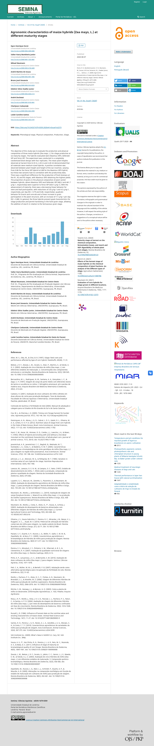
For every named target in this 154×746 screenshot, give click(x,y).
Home (13, 25)
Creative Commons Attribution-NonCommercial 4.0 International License (92, 138)
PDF (82, 45)
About (30, 17)
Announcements (45, 17)
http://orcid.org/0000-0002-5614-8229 (23, 85)
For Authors (118, 109)
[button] (121, 80)
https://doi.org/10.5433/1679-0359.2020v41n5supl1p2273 (38, 127)
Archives (20, 17)
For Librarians (119, 113)
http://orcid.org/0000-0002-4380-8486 (23, 51)
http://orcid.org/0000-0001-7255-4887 (23, 59)
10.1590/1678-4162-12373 (88, 294)
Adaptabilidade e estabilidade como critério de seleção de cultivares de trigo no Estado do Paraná (127, 487)
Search (142, 17)
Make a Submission (123, 52)
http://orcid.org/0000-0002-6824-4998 (23, 111)
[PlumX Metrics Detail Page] (82, 307)
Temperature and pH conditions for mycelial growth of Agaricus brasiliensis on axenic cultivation (128, 440)
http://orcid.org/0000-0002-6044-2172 (23, 94)
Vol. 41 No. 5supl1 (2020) (36, 25)
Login (145, 2)
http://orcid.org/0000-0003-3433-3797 (23, 120)
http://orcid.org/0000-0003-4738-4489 (23, 68)
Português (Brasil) (121, 70)
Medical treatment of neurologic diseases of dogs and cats (127, 468)
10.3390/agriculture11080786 (89, 276)
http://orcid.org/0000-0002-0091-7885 (23, 77)
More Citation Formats (87, 89)
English (117, 66)
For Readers (118, 106)
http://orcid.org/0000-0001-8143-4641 (23, 102)
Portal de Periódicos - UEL (66, 17)
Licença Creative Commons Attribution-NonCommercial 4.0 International (55, 720)
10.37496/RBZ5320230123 (88, 255)
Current (10, 17)
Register (137, 2)
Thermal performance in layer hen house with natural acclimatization (128, 476)
